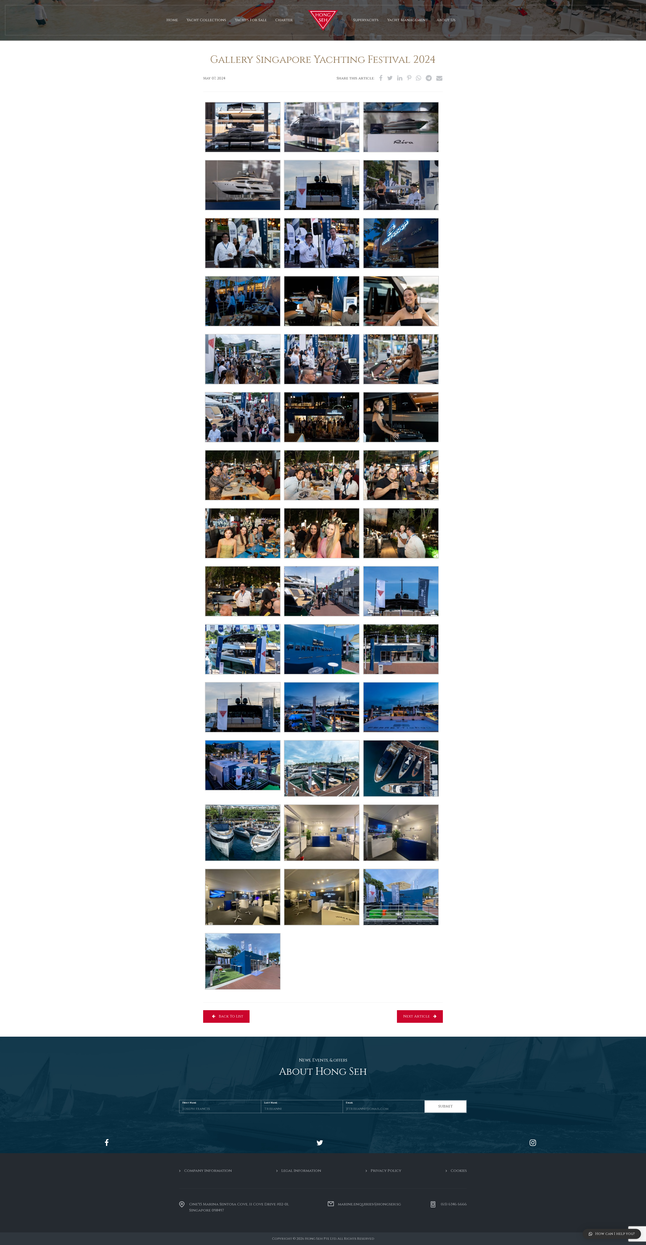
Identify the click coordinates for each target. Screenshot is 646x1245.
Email (349, 1102)
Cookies (459, 1170)
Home (172, 20)
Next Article (417, 1016)
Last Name (270, 1102)
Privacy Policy (386, 1170)
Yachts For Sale (251, 20)
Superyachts (366, 20)
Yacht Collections (206, 20)
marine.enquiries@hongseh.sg (369, 1204)
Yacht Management (407, 20)
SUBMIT (445, 1106)
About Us (446, 20)
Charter (284, 20)
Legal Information (301, 1170)
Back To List (230, 1016)
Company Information (208, 1170)
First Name (189, 1102)
